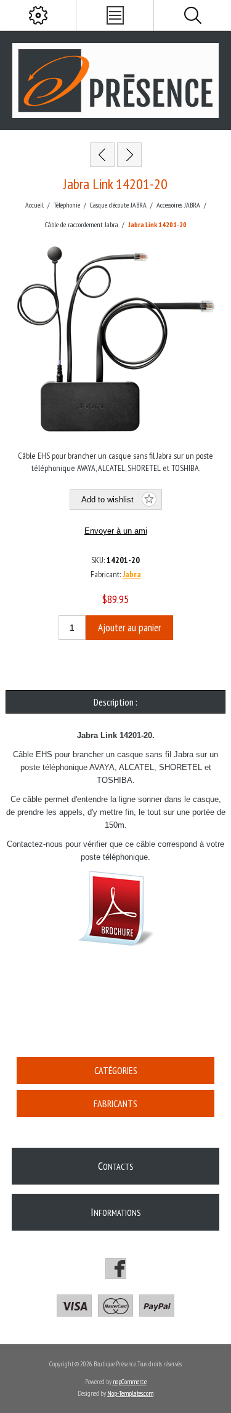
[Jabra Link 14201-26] (129, 154)
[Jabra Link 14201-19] (102, 154)
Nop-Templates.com (130, 1393)
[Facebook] (116, 1269)
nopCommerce (130, 1381)
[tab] (115, 702)
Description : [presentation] (115, 702)
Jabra (132, 574)
